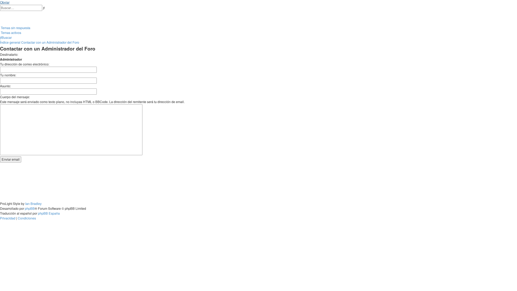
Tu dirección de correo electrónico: (24, 64)
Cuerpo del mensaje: (15, 97)
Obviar (4, 2)
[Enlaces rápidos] (0, 23)
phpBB (30, 208)
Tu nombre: (8, 75)
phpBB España (49, 213)
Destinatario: (9, 54)
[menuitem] (0, 13)
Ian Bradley (33, 203)
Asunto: (5, 86)
